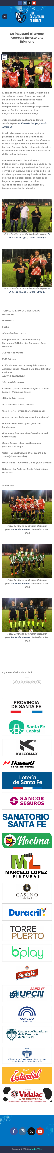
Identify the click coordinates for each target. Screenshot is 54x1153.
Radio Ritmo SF (37, 237)
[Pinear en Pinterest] (34, 682)
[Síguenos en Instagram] (25, 3)
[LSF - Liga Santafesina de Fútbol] (29, 16)
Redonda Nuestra (20, 529)
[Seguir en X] (29, 3)
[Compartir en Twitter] (24, 682)
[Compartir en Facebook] (19, 682)
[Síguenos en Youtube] (34, 3)
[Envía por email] (29, 682)
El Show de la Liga (28, 123)
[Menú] (4, 16)
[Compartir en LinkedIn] (39, 682)
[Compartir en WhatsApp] (15, 682)
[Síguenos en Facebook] (20, 3)
